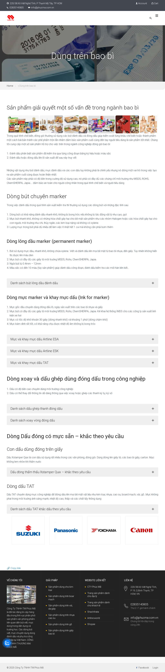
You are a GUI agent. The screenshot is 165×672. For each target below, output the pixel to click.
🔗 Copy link (14, 568)
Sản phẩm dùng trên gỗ (60, 624)
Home (10, 86)
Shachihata (93, 611)
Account (142, 3)
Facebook (144, 667)
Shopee (91, 624)
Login (155, 667)
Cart (156, 3)
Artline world (93, 618)
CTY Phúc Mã (94, 587)
